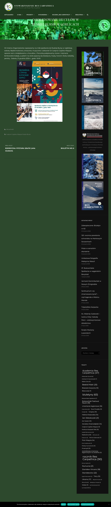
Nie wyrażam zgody (73, 504)
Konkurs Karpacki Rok (90, 429)
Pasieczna (85, 437)
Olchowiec (96, 434)
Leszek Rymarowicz (88, 432)
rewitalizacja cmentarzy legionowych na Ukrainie (92, 451)
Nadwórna (86, 435)
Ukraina (86, 479)
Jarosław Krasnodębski (92, 424)
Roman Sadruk (86, 463)
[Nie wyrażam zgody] (109, 504)
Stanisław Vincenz (91, 469)
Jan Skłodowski (90, 418)
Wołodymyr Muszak (95, 482)
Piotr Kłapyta (88, 440)
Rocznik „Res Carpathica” (61, 14)
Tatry (97, 476)
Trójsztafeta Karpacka (89, 307)
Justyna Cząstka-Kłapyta (14, 134)
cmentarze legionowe (92, 406)
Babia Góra (86, 381)
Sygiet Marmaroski (87, 476)
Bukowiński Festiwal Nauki (90, 402)
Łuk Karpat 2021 (86, 487)
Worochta (85, 482)
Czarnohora (86, 409)
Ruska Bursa (26, 134)
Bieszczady (86, 391)
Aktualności (8, 14)
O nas (19, 14)
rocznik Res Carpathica (92, 458)
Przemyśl (86, 448)
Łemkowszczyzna (95, 485)
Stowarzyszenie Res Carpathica (34, 6)
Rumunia (87, 466)
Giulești (84, 412)
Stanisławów (89, 473)
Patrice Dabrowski (95, 437)
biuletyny (90, 394)
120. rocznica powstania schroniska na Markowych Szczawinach (91, 238)
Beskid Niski (89, 385)
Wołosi (85, 485)
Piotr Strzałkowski (87, 443)
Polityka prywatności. (87, 504)
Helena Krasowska (90, 415)
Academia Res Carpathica (90, 371)
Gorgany (93, 412)
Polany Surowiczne (88, 446)
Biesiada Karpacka (90, 388)
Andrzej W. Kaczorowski (89, 379)
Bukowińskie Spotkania (89, 398)
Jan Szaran (86, 421)
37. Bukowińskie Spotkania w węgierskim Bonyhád (91, 271)
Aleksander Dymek (87, 376)
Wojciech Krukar (97, 479)
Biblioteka (79, 14)
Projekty (29, 14)
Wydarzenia (42, 14)
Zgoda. (63, 504)
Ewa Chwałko (96, 409)
